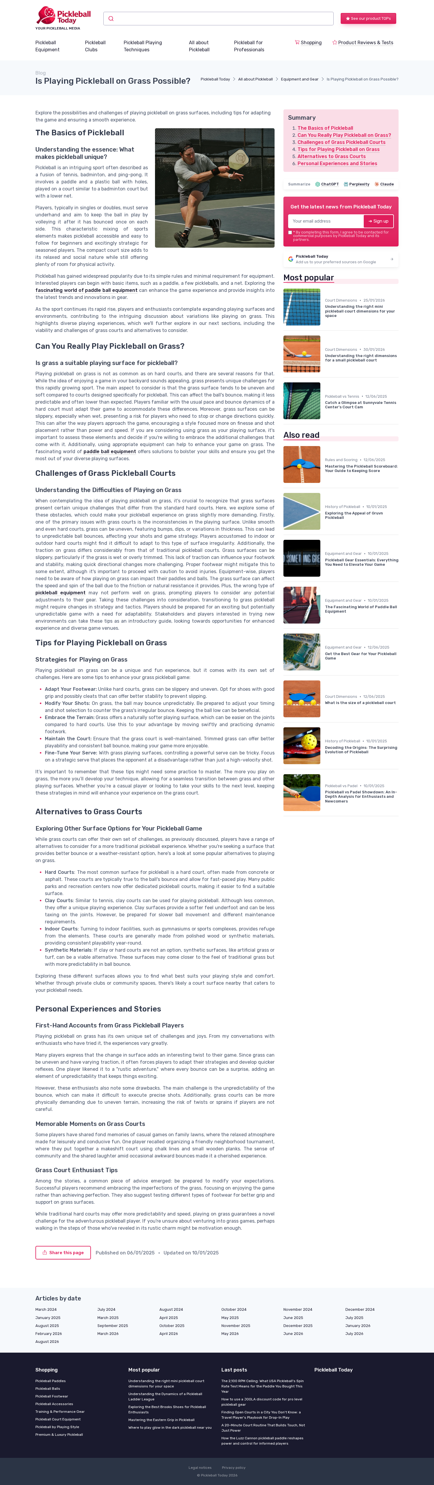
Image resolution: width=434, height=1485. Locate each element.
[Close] (323, 727)
